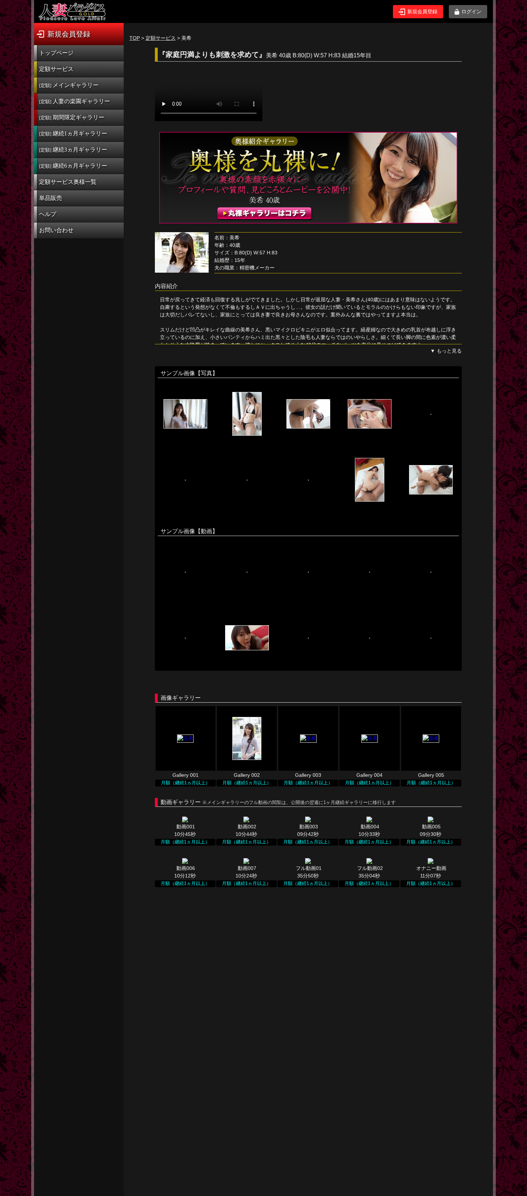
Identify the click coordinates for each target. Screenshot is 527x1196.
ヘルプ (47, 214)
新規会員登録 (422, 11)
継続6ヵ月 (73, 166)
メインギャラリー (69, 85)
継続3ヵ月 (73, 150)
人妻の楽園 (74, 101)
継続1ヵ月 (73, 133)
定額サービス (56, 69)
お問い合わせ (56, 230)
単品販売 (50, 198)
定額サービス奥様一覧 (67, 182)
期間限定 (71, 117)
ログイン (471, 11)
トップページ (56, 53)
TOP (134, 38)
